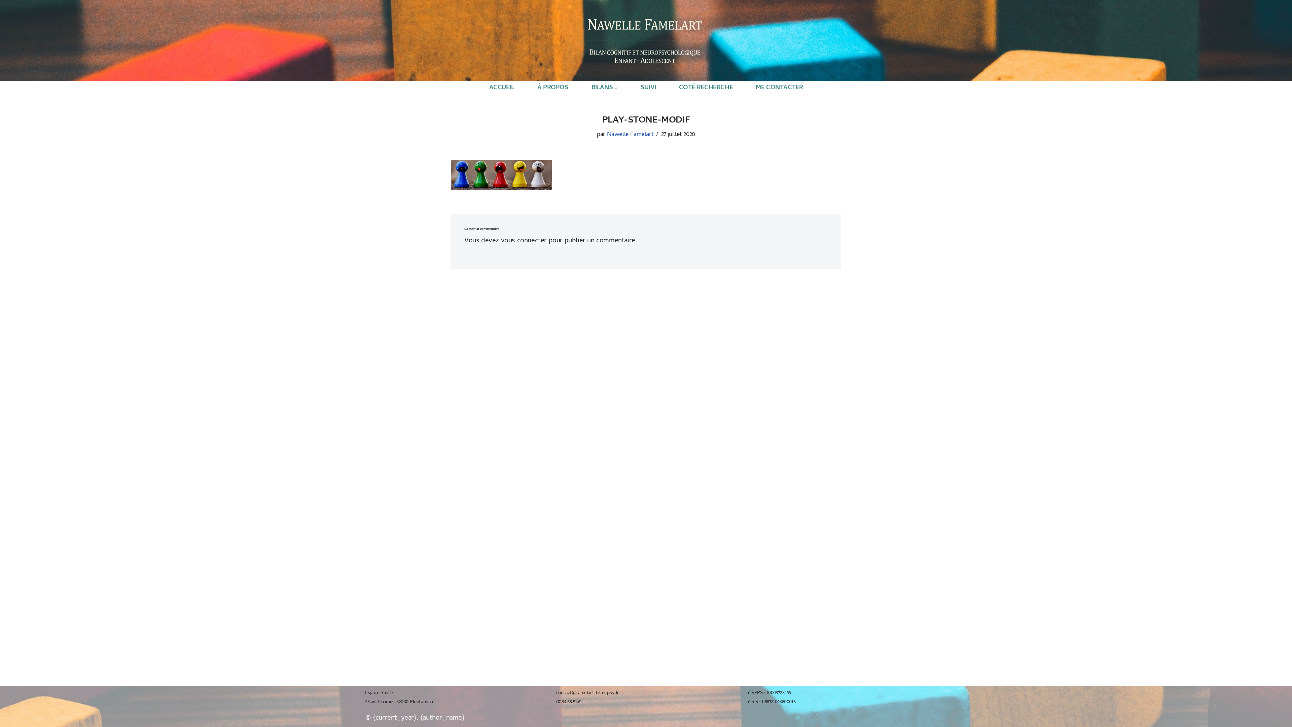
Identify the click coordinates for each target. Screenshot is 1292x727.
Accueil (501, 88)
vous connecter (524, 241)
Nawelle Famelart (630, 135)
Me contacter (779, 88)
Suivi (648, 88)
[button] (615, 88)
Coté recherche (706, 88)
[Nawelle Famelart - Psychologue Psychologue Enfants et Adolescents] (645, 40)
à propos (553, 88)
